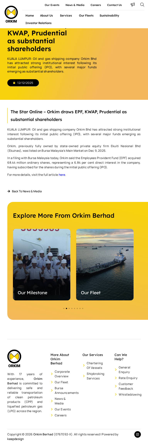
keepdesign (15, 439)
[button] (63, 308)
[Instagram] (137, 434)
